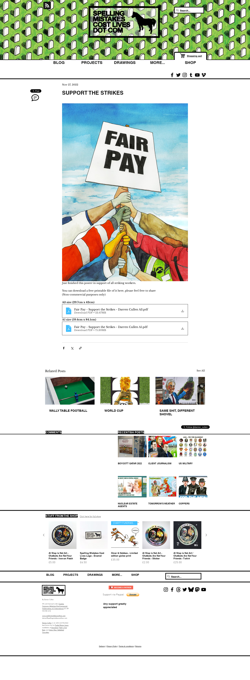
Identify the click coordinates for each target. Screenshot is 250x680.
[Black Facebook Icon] (172, 75)
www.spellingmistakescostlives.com (53, 615)
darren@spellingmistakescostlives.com (54, 618)
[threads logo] (178, 589)
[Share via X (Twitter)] (72, 348)
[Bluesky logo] (191, 589)
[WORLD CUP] (125, 391)
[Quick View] (63, 535)
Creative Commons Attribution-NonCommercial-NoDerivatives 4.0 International (55, 606)
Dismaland (54, 627)
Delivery (102, 646)
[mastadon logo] (197, 589)
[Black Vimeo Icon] (203, 75)
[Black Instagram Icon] (185, 75)
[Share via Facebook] (63, 348)
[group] (125, 544)
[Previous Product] (44, 535)
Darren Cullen (47, 623)
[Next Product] (206, 535)
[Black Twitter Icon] (178, 75)
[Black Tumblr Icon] (191, 75)
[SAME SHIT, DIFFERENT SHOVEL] (180, 391)
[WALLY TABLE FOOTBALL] (70, 391)
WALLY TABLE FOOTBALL (68, 410)
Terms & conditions (126, 646)
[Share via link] (80, 348)
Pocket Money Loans (62, 625)
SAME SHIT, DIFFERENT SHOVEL (177, 412)
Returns (138, 646)
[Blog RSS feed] (47, 6)
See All (201, 370)
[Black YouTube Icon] (197, 75)
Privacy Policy (112, 646)
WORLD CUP (113, 410)
